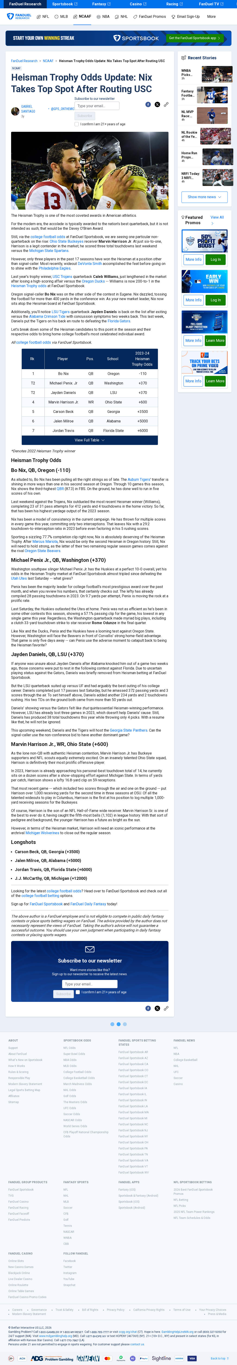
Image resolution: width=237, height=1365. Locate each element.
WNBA (67, 1237)
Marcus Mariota (45, 541)
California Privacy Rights (149, 1310)
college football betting (40, 895)
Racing (172, 4)
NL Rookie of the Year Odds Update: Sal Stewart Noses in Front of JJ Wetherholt (189, 135)
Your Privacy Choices (212, 1310)
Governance (39, 1310)
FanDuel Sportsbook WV (133, 1172)
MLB (64, 16)
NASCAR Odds (72, 1120)
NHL (124, 16)
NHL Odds (69, 1090)
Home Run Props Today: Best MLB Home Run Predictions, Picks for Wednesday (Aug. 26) (191, 155)
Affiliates (13, 1096)
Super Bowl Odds (74, 1054)
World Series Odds (75, 1126)
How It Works (16, 1066)
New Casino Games (21, 1267)
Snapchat (69, 1285)
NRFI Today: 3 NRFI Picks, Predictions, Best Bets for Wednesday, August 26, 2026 (191, 176)
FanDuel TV (209, 4)
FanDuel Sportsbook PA (133, 1148)
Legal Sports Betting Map (24, 1090)
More (211, 16)
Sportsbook (62, 4)
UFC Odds (69, 1108)
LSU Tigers (61, 312)
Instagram (70, 1273)
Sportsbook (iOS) (129, 1201)
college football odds (48, 237)
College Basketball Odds (79, 1078)
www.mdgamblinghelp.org (55, 1336)
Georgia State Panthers (128, 730)
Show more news (202, 197)
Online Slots (16, 1261)
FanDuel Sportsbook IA (132, 1088)
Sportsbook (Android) (131, 1207)
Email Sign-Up (188, 16)
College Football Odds (77, 1072)
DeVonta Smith (90, 263)
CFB (66, 1213)
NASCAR (68, 1231)
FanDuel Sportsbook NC (133, 1124)
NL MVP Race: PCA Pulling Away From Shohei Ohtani (187, 114)
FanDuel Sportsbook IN (132, 1100)
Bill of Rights (90, 1310)
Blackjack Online (19, 1273)
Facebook (69, 1261)
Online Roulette (18, 1285)
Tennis (67, 1225)
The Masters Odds (75, 1102)
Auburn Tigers (139, 479)
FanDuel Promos (152, 16)
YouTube (68, 1279)
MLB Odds (70, 1066)
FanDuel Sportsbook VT (133, 1166)
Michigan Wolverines (42, 833)
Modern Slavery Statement (25, 1084)
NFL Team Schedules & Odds (192, 1218)
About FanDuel (17, 1054)
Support (13, 1048)
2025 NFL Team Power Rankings (194, 1212)
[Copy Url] (166, 104)
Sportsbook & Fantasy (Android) (138, 1195)
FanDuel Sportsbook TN (133, 1154)
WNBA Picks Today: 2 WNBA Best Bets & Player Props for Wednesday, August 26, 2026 (190, 73)
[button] (195, 38)
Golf (66, 1219)
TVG (11, 1195)
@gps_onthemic (63, 109)
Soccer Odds (71, 1114)
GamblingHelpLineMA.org (177, 1332)
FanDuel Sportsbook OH (133, 1142)
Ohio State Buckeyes (67, 241)
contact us (137, 1344)
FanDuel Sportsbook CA (133, 1064)
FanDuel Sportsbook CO (133, 1070)
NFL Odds (69, 1048)
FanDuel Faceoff (18, 1213)
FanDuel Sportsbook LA (133, 1106)
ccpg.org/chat (128, 1332)
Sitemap (13, 1102)
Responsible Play (19, 1078)
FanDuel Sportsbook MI (132, 1118)
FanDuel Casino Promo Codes (27, 1297)
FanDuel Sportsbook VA (133, 1160)
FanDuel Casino (18, 1201)
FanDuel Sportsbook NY (133, 1136)
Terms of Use (181, 1310)
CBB (66, 1243)
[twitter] (157, 104)
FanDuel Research (24, 61)
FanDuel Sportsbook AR (133, 1052)
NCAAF (85, 16)
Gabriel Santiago (28, 109)
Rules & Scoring (18, 1072)
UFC (176, 1072)
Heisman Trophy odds (29, 286)
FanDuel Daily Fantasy (88, 904)
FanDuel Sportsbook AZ (133, 1058)
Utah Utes (19, 578)
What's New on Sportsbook (25, 1060)
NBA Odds (70, 1060)
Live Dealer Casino (20, 1279)
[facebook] (148, 104)
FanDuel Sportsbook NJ (133, 1130)
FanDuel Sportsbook (46, 904)
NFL (45, 16)
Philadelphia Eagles (55, 268)
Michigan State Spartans (49, 250)
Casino (136, 4)
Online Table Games (21, 1291)
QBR (60, 489)
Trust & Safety (64, 1310)
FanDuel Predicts (19, 1219)
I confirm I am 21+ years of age (103, 124)
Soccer (178, 1078)
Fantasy (99, 4)
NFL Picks (180, 1206)
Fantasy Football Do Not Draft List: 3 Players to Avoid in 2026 (187, 93)
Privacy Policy (116, 1310)
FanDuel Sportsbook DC (133, 1082)
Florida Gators (119, 321)
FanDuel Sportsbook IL (132, 1094)
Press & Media (217, 1314)
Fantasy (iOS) (127, 1189)
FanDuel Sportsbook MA (133, 1112)
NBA (105, 16)
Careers (17, 1310)
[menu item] (19, 12)
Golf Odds (69, 1096)
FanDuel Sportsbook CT (133, 1076)
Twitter (67, 1267)
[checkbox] (77, 124)
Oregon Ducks (93, 281)
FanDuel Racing (18, 1207)
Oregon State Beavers (42, 551)
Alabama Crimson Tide (47, 316)
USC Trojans (62, 276)
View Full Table (87, 440)
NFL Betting (181, 1199)
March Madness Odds (77, 1084)
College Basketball (185, 1060)
